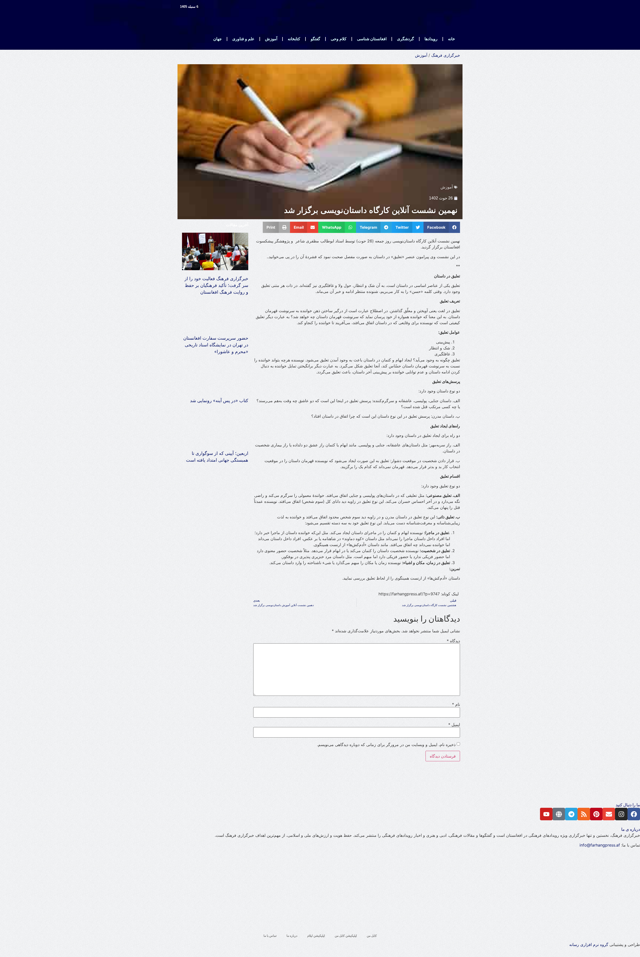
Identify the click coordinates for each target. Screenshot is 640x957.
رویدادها (431, 39)
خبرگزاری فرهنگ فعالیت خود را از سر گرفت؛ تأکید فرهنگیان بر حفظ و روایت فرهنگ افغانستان (216, 285)
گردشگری (405, 39)
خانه (451, 39)
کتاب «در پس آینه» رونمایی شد (219, 400)
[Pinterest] (596, 814)
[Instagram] (621, 814)
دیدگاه (453, 641)
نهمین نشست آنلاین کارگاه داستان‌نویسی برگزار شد (371, 210)
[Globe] (558, 814)
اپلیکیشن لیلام (316, 936)
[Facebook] (634, 814)
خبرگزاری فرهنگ (445, 55)
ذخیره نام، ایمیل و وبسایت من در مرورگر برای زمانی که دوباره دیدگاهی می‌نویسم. (386, 745)
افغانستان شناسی (371, 39)
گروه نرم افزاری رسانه (588, 944)
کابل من (372, 936)
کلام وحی (338, 39)
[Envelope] (608, 814)
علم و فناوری (243, 39)
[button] (442, 227)
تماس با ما (270, 936)
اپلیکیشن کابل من (346, 936)
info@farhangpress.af (600, 845)
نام (456, 704)
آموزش (271, 39)
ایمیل (454, 725)
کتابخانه (294, 39)
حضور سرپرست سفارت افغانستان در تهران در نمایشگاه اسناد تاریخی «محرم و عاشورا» (215, 344)
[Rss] (584, 814)
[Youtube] (546, 814)
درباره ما (291, 936)
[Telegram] (571, 814)
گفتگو (315, 39)
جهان (217, 39)
